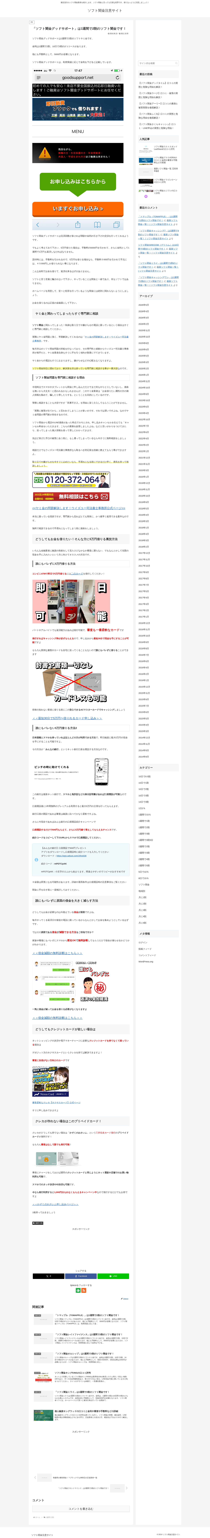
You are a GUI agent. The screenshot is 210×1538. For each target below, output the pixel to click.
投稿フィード (145, 949)
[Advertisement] (81, 1248)
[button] (176, 63)
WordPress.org (146, 961)
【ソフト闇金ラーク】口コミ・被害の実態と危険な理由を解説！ (158, 95)
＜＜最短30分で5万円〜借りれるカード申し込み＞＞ (67, 718)
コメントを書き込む (81, 1508)
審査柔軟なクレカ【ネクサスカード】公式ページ (56, 1102)
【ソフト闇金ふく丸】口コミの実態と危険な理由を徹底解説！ (158, 116)
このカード (77, 573)
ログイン (143, 942)
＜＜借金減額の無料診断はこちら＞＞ (57, 953)
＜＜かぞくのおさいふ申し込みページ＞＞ (55, 1204)
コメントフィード (147, 955)
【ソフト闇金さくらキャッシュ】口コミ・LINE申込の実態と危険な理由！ (157, 126)
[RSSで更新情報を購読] (83, 1290)
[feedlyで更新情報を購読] (78, 1290)
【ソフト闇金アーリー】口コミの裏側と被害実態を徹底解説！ (158, 105)
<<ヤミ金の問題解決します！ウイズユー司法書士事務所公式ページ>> (78, 508)
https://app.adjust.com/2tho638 (71, 856)
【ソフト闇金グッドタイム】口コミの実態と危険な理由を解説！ (158, 85)
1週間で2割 (39, 1223)
